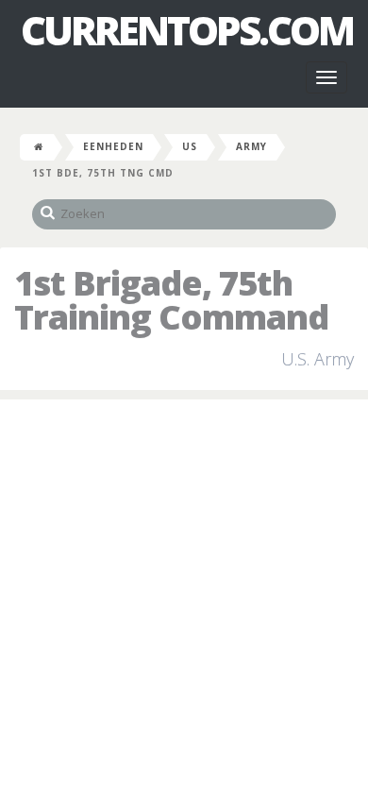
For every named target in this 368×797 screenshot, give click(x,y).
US (189, 146)
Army (251, 146)
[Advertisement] (184, 602)
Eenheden (113, 146)
